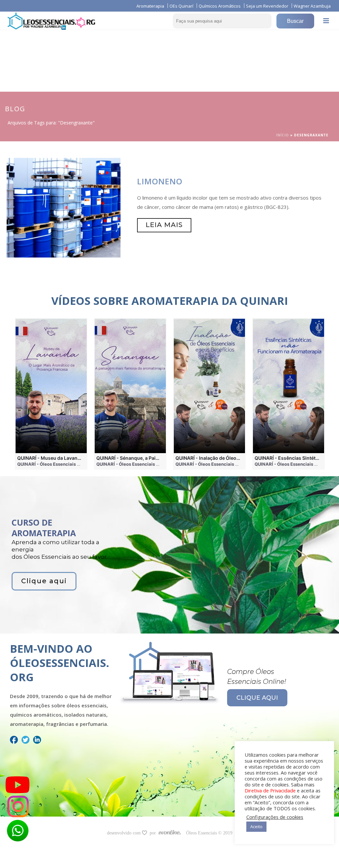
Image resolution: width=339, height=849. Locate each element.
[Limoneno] (64, 207)
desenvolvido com (124, 832)
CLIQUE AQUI (257, 697)
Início (282, 135)
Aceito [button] (256, 826)
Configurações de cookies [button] (274, 817)
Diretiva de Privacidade (270, 790)
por (154, 832)
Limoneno (159, 181)
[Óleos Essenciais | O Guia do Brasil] (51, 21)
